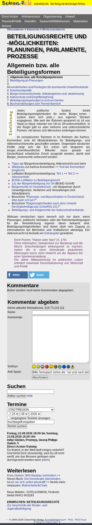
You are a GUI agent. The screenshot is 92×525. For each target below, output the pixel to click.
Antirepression (30, 16)
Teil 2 (71, 173)
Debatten (30, 21)
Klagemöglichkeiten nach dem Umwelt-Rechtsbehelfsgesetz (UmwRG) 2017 (44, 205)
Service (6, 26)
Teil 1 (59, 173)
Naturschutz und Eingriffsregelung (31, 97)
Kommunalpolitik (21, 90)
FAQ (70, 519)
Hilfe (30, 396)
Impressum (60, 519)
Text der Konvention (72, 167)
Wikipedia (18, 167)
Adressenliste (20, 177)
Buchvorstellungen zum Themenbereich (35, 103)
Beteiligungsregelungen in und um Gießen (37, 100)
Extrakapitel (51, 233)
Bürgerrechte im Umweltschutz (31, 186)
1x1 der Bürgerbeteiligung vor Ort (33, 183)
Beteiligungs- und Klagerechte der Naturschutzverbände (48, 210)
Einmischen (33, 29)
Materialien (80, 21)
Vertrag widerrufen (47, 523)
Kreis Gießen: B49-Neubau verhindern (31, 475)
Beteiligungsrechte (53, 29)
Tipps (15, 163)
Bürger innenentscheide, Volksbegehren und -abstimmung (47, 93)
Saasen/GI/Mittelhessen (55, 21)
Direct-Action (10, 16)
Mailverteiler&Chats (34, 485)
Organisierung (52, 16)
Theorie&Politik (11, 21)
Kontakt (49, 519)
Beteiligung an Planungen (26, 80)
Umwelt (70, 16)
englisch (18, 170)
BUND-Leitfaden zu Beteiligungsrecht (36, 180)
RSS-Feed (80, 519)
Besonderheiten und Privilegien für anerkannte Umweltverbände (47, 87)
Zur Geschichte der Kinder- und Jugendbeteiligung (27, 507)
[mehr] (46, 460)
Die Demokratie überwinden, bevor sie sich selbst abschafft (34, 480)
